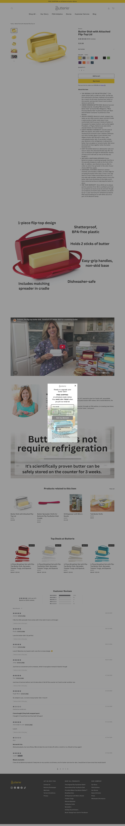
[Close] (75, 386)
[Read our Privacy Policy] (72, 432)
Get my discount (62, 418)
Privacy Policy (68, 421)
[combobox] (55, 412)
